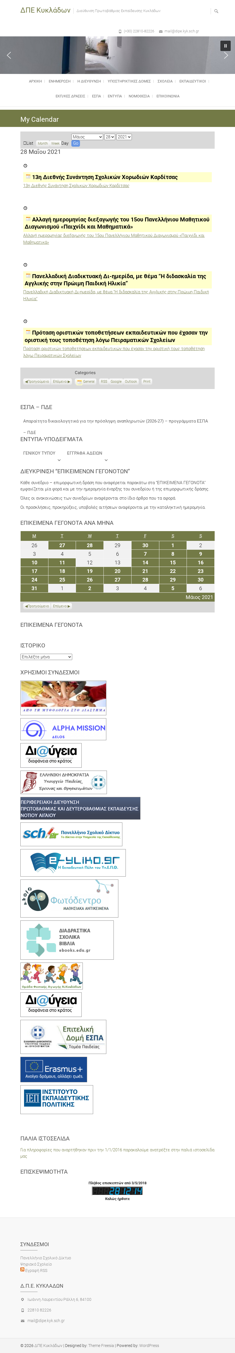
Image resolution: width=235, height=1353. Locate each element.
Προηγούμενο (38, 382)
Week (55, 144)
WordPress (149, 1345)
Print (147, 382)
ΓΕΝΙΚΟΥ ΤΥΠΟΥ (39, 453)
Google (116, 382)
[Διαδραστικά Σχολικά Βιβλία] (67, 923)
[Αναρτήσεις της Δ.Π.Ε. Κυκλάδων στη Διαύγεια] (51, 746)
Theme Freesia (101, 1345)
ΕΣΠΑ (96, 96)
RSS (104, 382)
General (89, 382)
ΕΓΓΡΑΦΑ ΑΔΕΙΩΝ (84, 453)
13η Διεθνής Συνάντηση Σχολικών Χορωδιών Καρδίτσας (76, 185)
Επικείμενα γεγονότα (51, 624)
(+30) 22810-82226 (139, 31)
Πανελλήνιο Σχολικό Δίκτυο (45, 1258)
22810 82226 (39, 1310)
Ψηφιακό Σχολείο (36, 1264)
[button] (8, 55)
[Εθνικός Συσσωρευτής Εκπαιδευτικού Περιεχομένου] (69, 882)
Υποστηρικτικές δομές (129, 81)
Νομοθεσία (139, 96)
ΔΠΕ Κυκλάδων (45, 10)
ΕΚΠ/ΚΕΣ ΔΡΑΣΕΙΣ (70, 96)
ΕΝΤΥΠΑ (115, 96)
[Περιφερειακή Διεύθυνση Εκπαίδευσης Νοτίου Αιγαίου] (80, 800)
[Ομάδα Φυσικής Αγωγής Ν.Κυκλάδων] (51, 965)
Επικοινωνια (167, 96)
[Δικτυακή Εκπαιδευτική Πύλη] (73, 852)
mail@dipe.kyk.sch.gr (181, 31)
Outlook (131, 382)
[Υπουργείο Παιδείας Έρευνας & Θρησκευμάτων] (63, 773)
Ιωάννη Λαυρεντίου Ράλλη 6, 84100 (59, 1299)
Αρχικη (35, 81)
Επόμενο (60, 382)
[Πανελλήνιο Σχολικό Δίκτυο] (71, 825)
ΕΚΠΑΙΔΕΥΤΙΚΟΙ (192, 81)
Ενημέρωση (59, 81)
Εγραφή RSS (35, 1270)
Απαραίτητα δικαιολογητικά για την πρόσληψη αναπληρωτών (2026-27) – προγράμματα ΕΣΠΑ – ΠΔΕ (115, 423)
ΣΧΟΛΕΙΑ (165, 81)
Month (43, 144)
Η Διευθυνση (89, 81)
